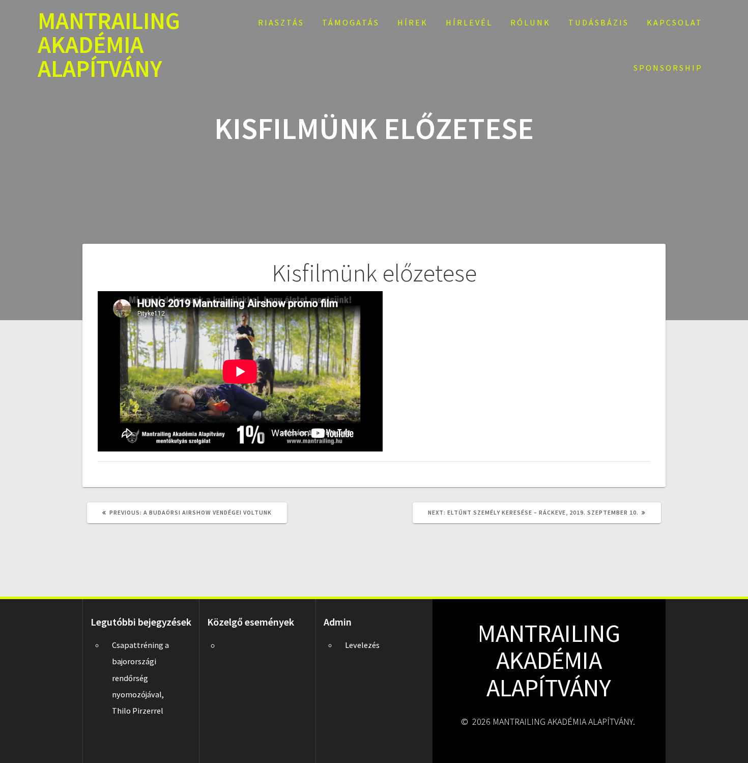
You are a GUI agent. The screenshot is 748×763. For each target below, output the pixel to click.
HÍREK (412, 22)
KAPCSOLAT (675, 22)
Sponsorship (668, 68)
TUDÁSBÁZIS (598, 22)
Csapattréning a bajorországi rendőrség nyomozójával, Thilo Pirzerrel (140, 678)
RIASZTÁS (281, 22)
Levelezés (362, 645)
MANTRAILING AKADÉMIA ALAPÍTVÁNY (109, 44)
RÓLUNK (530, 22)
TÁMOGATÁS (351, 22)
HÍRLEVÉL (469, 22)
